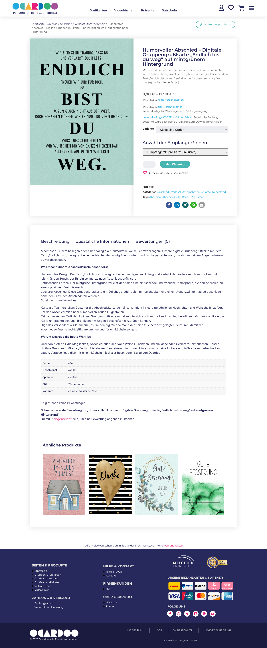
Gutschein (169, 10)
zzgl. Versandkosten (170, 106)
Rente (185, 197)
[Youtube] (213, 614)
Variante (148, 128)
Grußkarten (98, 10)
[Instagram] (178, 614)
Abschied (155, 197)
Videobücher (124, 10)
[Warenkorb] (241, 8)
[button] (165, 172)
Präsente (147, 10)
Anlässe (52, 24)
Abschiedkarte (171, 197)
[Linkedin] (196, 614)
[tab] (58, 241)
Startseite (38, 24)
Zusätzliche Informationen (102, 241)
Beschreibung (55, 241)
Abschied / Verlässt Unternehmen (82, 24)
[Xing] (187, 614)
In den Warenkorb (175, 164)
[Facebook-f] (170, 614)
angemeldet (63, 419)
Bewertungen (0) (152, 241)
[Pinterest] (204, 614)
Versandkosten (173, 545)
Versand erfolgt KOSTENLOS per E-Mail (167, 117)
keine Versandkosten (170, 99)
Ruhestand (219, 192)
